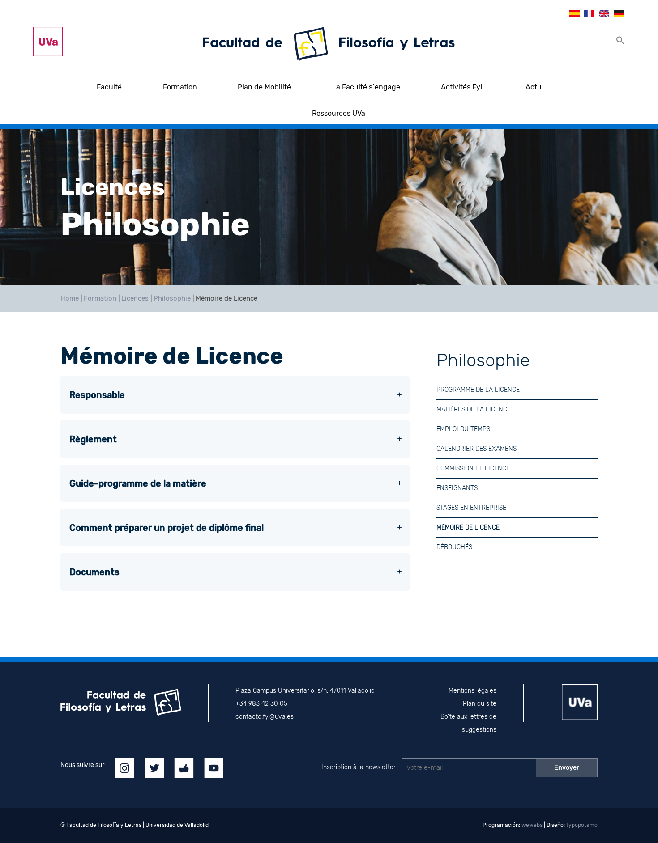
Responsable (97, 395)
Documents (94, 572)
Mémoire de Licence (468, 527)
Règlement (93, 439)
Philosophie (172, 298)
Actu (534, 87)
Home (69, 298)
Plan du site (479, 703)
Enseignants (457, 488)
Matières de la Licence (473, 409)
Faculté (109, 87)
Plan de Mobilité (264, 87)
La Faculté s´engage (366, 87)
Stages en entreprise (471, 508)
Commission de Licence (473, 468)
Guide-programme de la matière (137, 483)
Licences (135, 298)
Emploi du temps (463, 429)
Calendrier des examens (476, 449)
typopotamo (582, 825)
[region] (329, 207)
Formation (180, 87)
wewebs (532, 825)
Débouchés (454, 547)
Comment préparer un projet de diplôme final (166, 527)
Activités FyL (462, 87)
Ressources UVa (338, 113)
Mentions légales (472, 691)
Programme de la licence (478, 390)
